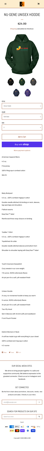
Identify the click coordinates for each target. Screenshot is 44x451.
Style (3, 101)
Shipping (13, 29)
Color (3, 112)
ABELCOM (27, 438)
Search (22, 422)
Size (3, 123)
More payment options (22, 150)
